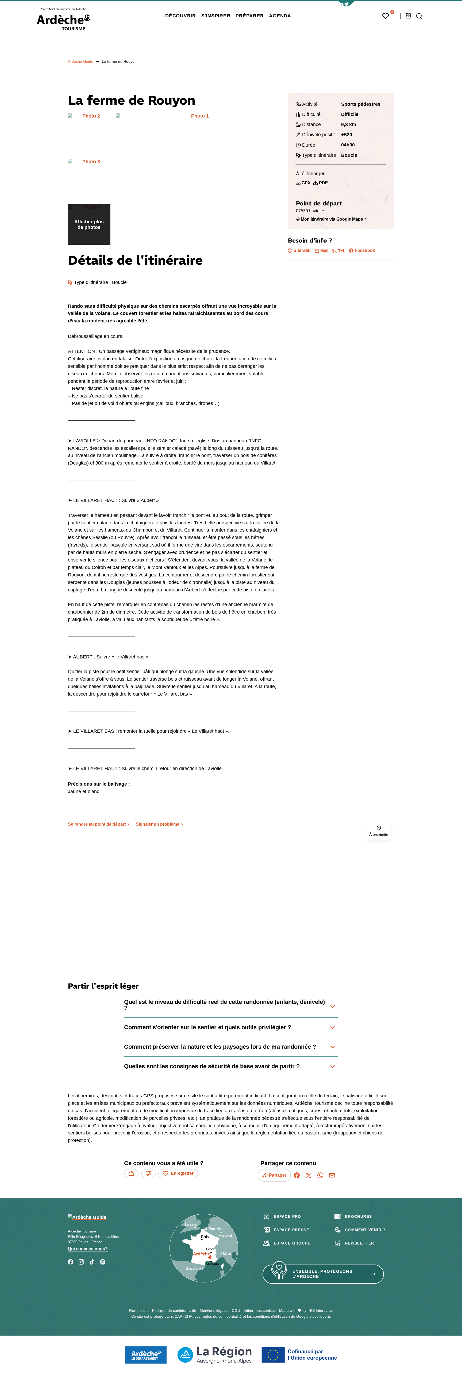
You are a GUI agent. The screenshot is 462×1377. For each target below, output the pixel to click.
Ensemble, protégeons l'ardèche (322, 1274)
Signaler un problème (157, 824)
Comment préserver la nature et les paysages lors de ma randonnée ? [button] (220, 1046)
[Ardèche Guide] (63, 22)
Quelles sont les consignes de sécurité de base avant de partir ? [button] (212, 1066)
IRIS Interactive (320, 1310)
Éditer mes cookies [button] (260, 1310)
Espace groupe (292, 1243)
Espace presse (291, 1230)
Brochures (358, 1216)
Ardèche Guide (80, 61)
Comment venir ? (365, 1230)
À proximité (378, 834)
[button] (346, 4)
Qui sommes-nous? (88, 1248)
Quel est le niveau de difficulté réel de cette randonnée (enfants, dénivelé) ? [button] (224, 1004)
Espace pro (287, 1216)
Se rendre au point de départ (97, 824)
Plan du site (139, 1310)
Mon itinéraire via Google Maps (332, 219)
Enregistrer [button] (182, 1173)
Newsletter (359, 1243)
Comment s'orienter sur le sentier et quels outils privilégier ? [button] (207, 1027)
